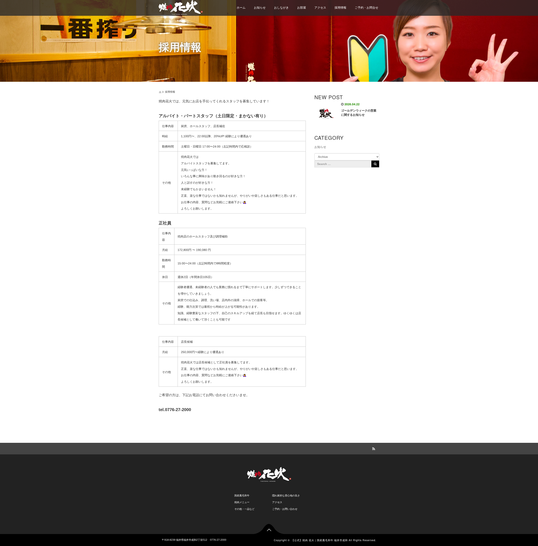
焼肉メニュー (241, 502)
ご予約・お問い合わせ (284, 509)
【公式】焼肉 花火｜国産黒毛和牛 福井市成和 (319, 540)
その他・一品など (244, 509)
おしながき (281, 7)
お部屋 (301, 7)
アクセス (320, 7)
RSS (373, 448)
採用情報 (340, 7)
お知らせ (260, 7)
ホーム (241, 7)
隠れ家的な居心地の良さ (286, 495)
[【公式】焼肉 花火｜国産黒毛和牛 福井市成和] (181, 7)
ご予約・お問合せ (366, 7)
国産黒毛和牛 (241, 495)
